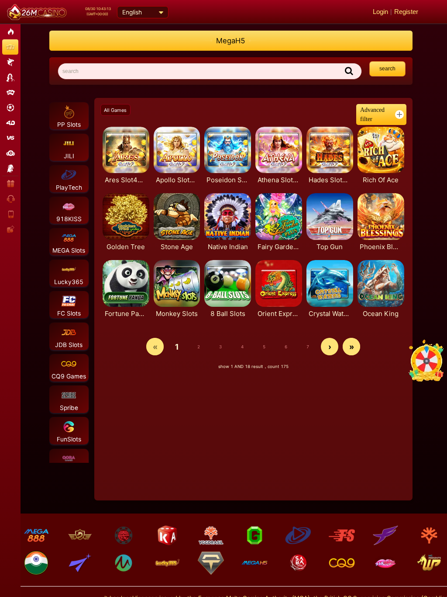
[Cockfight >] (10, 168)
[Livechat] (10, 198)
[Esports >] (10, 138)
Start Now (119, 149)
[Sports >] (10, 107)
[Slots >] (10, 47)
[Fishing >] (10, 62)
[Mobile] (10, 213)
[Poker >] (10, 92)
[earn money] (10, 228)
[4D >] (10, 122)
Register (406, 11)
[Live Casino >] (10, 77)
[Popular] (10, 31)
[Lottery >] (10, 153)
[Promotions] (10, 183)
